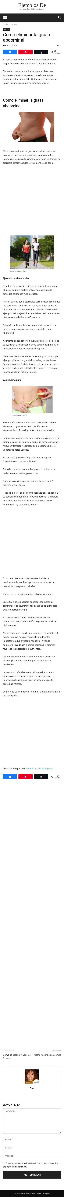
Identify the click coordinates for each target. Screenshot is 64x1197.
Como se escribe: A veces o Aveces (17, 1056)
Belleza (14, 24)
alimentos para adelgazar (39, 768)
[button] (5, 17)
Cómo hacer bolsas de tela (47, 1055)
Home (5, 24)
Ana (4, 45)
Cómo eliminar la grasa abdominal (26, 37)
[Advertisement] (32, 201)
